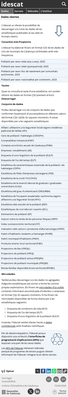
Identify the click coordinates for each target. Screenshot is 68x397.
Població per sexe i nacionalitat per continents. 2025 (29, 79)
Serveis (18, 11)
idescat (12, 4)
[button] (65, 371)
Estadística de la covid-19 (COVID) (19, 178)
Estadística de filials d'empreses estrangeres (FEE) (27, 173)
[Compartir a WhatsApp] (54, 371)
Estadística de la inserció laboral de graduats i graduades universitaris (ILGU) (31, 184)
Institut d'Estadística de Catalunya (20, 385)
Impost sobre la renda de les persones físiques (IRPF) (29, 219)
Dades (5, 11)
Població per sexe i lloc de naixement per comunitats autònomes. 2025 (29, 73)
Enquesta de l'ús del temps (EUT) (18, 160)
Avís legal (7, 378)
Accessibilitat (9, 381)
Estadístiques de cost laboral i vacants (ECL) (24, 209)
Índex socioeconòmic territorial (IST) (20, 224)
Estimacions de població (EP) (16, 214)
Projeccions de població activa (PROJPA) (22, 258)
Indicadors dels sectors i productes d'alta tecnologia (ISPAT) (32, 229)
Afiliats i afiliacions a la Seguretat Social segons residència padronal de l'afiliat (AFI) (31, 129)
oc (48, 379)
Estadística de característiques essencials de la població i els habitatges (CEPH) (33, 166)
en (63, 379)
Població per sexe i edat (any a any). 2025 (23, 61)
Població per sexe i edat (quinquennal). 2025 (24, 66)
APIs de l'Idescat (14, 348)
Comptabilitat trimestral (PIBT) (17, 140)
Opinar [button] (10, 370)
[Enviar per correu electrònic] (59, 371)
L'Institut (46, 11)
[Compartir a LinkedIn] (48, 371)
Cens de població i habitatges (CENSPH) (22, 135)
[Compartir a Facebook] (43, 371)
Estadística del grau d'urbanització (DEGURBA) (25, 191)
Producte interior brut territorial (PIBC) (22, 243)
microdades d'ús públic (51, 287)
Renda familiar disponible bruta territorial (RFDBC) (28, 268)
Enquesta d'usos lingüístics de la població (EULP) (27, 155)
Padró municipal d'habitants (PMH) (20, 238)
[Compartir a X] (37, 371)
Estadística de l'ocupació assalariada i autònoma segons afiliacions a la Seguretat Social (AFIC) (31, 197)
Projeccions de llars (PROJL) (15, 248)
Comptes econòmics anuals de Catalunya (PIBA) (26, 145)
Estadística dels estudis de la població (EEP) (24, 204)
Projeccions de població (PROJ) (17, 253)
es (56, 379)
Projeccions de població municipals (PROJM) (24, 263)
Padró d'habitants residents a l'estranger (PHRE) (27, 233)
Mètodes (33, 11)
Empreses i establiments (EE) (16, 150)
